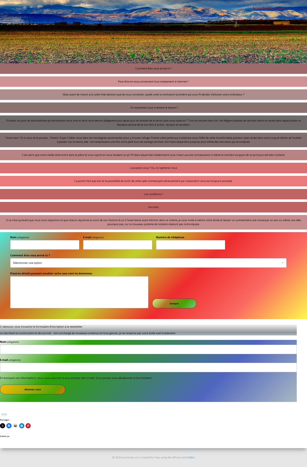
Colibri (191, 457)
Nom (19, 237)
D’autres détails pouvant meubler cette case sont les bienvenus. (51, 273)
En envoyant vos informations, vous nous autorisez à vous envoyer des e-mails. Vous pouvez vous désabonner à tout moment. (76, 378)
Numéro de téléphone (170, 237)
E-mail (93, 237)
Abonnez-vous (32, 389)
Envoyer (174, 303)
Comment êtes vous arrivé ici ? (30, 255)
